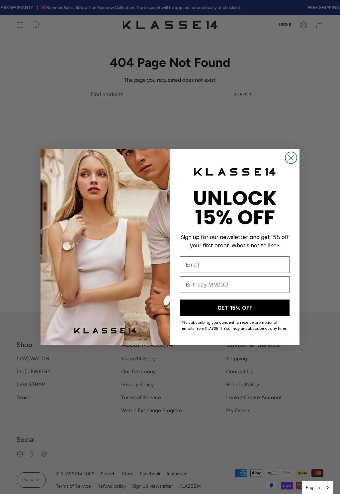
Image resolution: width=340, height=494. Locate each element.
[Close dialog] (291, 158)
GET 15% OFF (234, 308)
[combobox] (317, 487)
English (313, 487)
